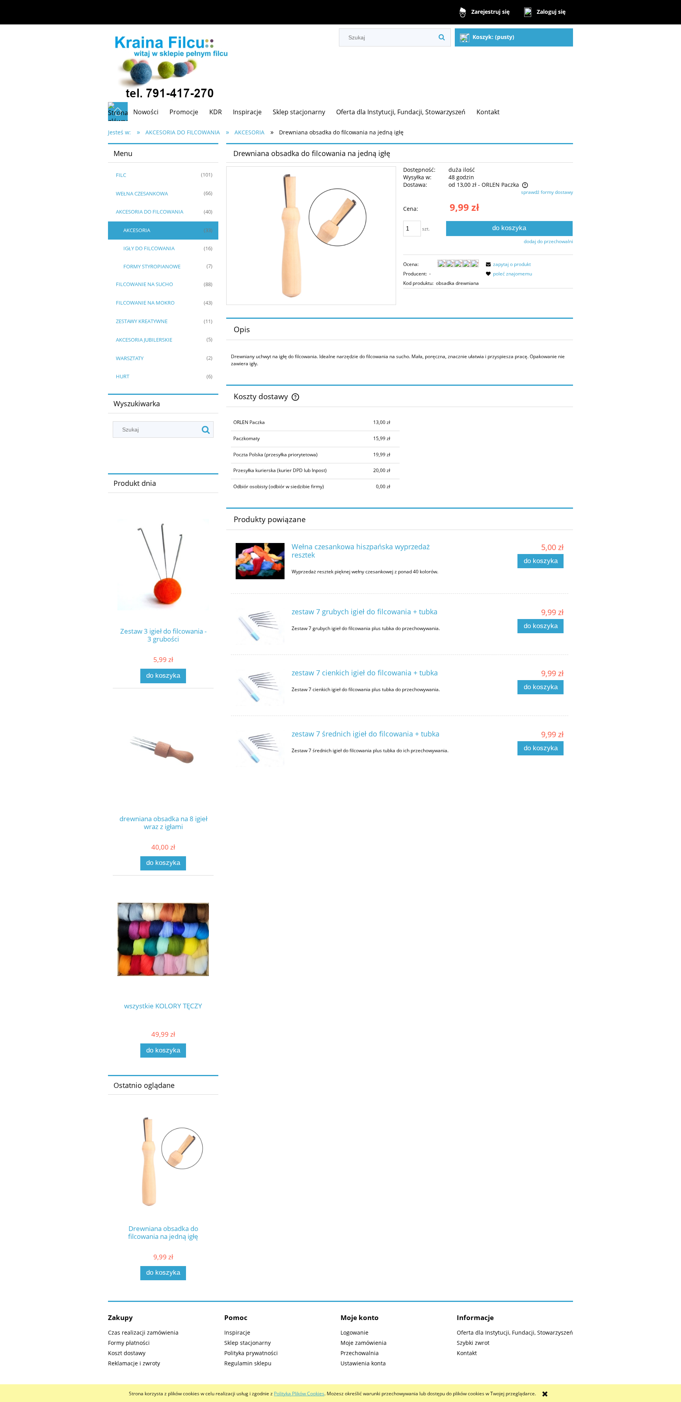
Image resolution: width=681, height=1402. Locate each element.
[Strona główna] (170, 63)
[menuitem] (146, 112)
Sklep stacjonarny (247, 1342)
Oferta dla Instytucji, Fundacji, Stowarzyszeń (515, 1332)
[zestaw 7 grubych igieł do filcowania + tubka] (260, 626)
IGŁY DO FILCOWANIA (149, 248)
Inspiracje (237, 1332)
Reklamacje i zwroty (134, 1363)
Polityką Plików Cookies (299, 1393)
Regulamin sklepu (248, 1363)
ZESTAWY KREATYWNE (141, 321)
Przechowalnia (359, 1353)
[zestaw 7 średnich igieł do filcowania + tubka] (260, 748)
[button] (507, 264)
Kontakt (467, 1353)
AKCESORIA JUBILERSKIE (144, 339)
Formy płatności (129, 1342)
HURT (122, 376)
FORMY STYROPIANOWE (151, 266)
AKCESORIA (136, 230)
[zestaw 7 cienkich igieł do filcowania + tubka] (260, 687)
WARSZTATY (129, 358)
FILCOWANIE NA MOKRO (145, 302)
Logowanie (354, 1332)
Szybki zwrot (473, 1342)
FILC (121, 175)
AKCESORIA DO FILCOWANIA (149, 211)
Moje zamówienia (363, 1342)
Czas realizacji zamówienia (143, 1332)
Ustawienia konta (363, 1363)
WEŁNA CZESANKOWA (142, 193)
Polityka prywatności (251, 1353)
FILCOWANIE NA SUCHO (144, 284)
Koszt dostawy (126, 1353)
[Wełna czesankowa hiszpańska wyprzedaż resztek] (260, 561)
